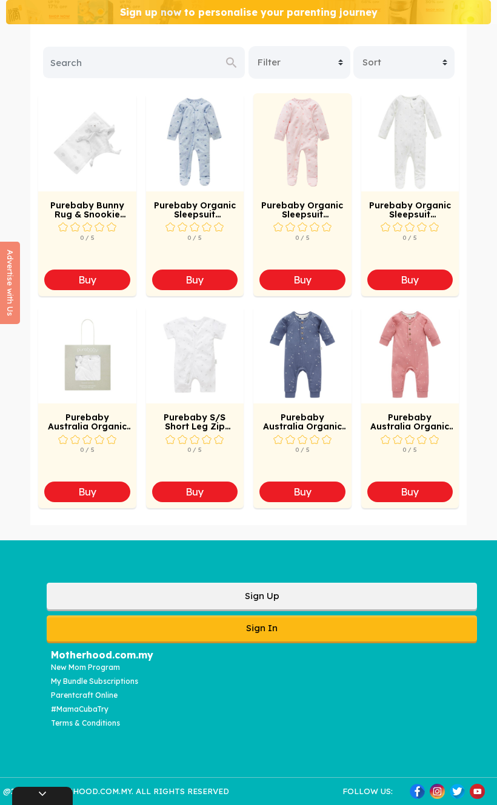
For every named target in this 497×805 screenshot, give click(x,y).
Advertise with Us (10, 283)
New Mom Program (85, 667)
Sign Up (262, 595)
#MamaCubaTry (79, 709)
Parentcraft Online (84, 695)
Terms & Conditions (85, 722)
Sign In (262, 628)
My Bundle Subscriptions (94, 681)
